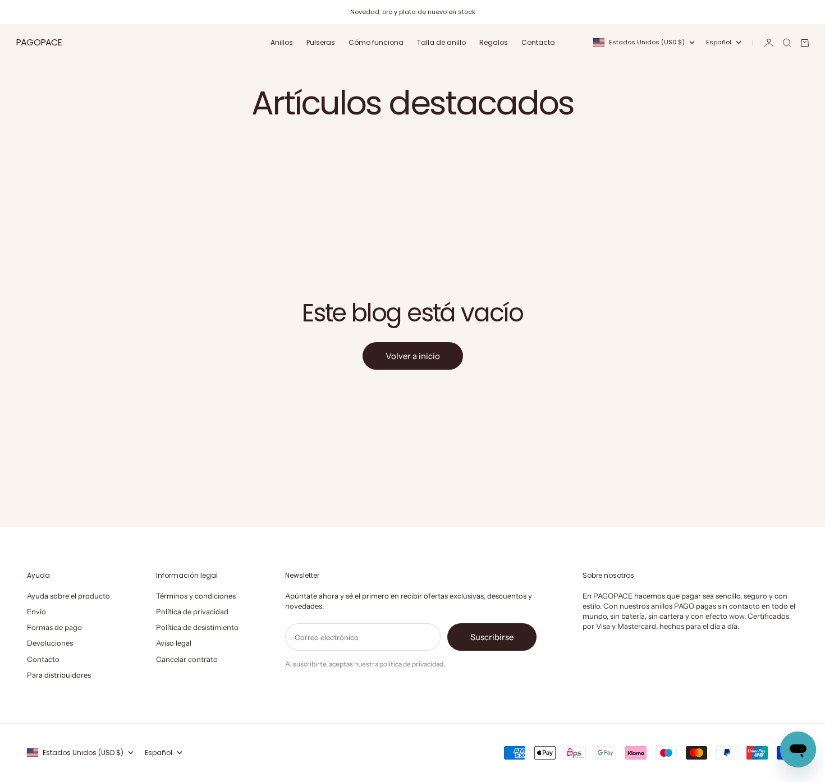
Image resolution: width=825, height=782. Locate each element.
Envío (36, 611)
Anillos (282, 42)
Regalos (493, 42)
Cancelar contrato (187, 659)
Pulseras (320, 42)
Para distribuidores (59, 674)
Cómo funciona (376, 42)
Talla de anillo (441, 42)
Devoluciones (50, 642)
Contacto (537, 42)
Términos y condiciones (196, 595)
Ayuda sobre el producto (68, 595)
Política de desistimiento (197, 627)
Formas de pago (54, 627)
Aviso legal (173, 642)
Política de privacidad (192, 611)
